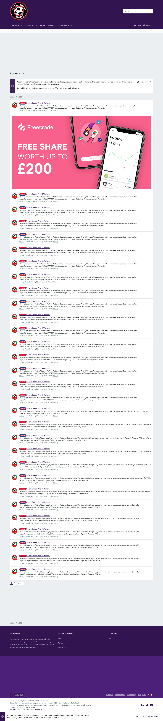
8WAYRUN (38, 709)
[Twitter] (147, 705)
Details (77, 703)
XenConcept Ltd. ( (69, 703)
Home (60, 638)
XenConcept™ (48, 703)
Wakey (55, 110)
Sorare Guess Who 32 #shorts (35, 529)
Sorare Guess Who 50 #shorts (35, 288)
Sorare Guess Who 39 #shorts (35, 435)
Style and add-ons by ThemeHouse (23, 707)
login (109, 638)
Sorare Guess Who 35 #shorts (35, 489)
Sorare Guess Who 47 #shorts (35, 328)
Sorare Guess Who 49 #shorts (35, 301)
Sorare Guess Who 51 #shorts (35, 274)
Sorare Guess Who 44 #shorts (35, 368)
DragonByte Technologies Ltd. (74, 705)
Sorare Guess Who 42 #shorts (35, 395)
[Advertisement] (81, 51)
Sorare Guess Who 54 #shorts (35, 234)
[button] (21, 26)
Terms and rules (120, 695)
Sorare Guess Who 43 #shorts (35, 382)
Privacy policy (131, 695)
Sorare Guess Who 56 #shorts (35, 207)
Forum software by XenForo (29, 701)
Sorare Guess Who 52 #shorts (35, 261)
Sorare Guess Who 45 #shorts (35, 355)
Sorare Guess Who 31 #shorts (35, 542)
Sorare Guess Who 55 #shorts (35, 221)
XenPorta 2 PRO (15, 709)
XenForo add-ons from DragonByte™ (42, 705)
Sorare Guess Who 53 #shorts (35, 248)
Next (19, 583)
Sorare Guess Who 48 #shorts (35, 315)
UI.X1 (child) (19, 695)
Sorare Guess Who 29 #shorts (35, 569)
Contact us (62, 648)
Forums (60, 643)
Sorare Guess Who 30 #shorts (35, 556)
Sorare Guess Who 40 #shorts (35, 422)
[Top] (148, 695)
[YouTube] (151, 705)
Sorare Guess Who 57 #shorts (35, 194)
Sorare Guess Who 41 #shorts (35, 408)
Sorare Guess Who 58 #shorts (35, 103)
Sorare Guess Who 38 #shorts (35, 449)
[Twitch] (142, 705)
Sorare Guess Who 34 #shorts (35, 502)
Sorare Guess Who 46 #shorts (35, 341)
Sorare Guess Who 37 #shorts (35, 462)
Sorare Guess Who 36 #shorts (35, 475)
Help (139, 695)
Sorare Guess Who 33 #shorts (35, 516)
